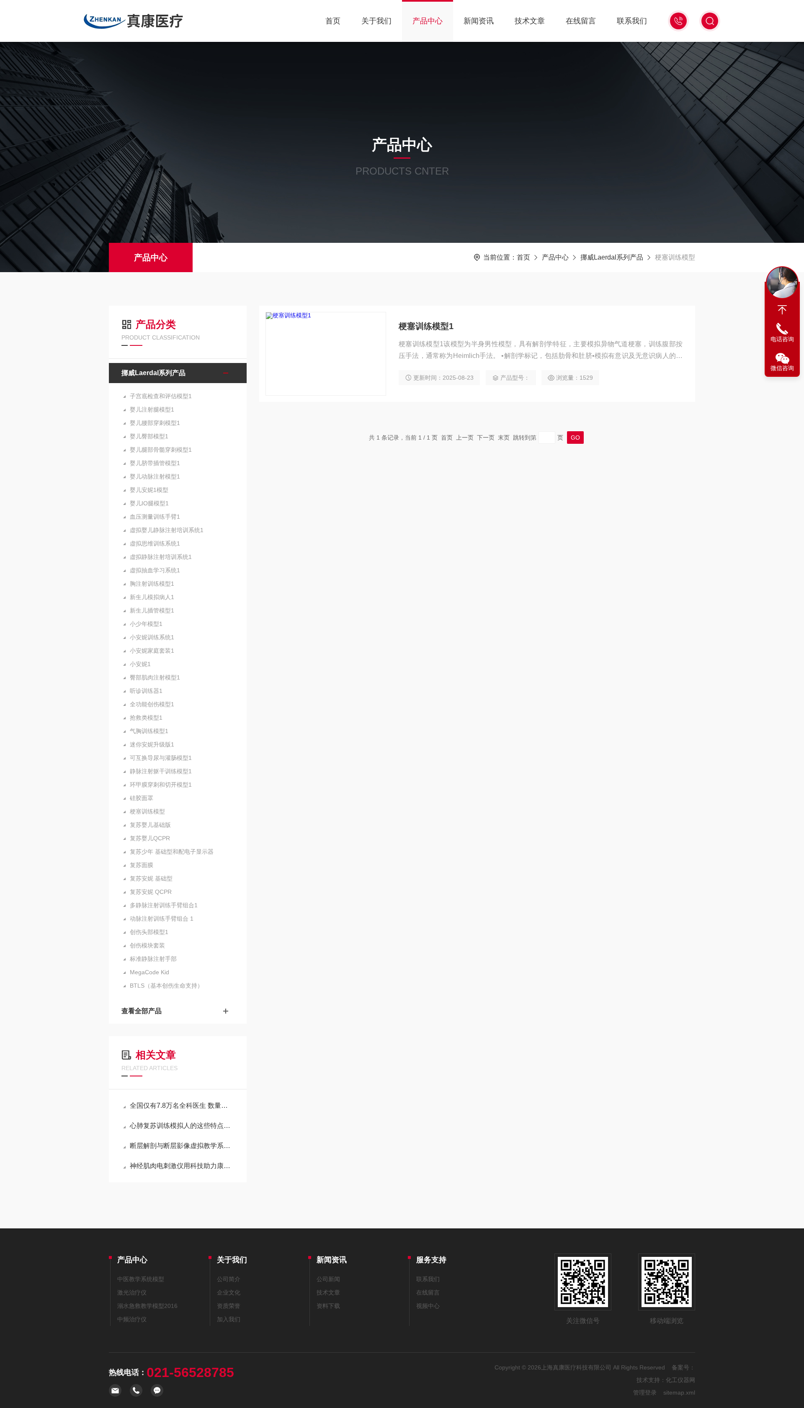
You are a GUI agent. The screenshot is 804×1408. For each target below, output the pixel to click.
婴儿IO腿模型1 (149, 503)
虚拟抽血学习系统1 (155, 570)
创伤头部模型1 (149, 932)
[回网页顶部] (782, 309)
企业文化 (228, 1292)
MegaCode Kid (149, 972)
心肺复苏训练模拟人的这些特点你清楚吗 (182, 1125)
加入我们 (228, 1319)
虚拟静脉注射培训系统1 (161, 556)
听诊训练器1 (146, 690)
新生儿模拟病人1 (152, 597)
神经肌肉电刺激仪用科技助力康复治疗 (182, 1165)
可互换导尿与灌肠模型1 (161, 757)
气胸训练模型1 (149, 731)
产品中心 (427, 21)
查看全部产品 (141, 1010)
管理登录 (645, 1392)
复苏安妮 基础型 (151, 878)
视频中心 (428, 1305)
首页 (332, 21)
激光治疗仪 (132, 1292)
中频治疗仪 (132, 1319)
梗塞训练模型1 (426, 326)
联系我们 (632, 21)
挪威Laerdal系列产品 (611, 257)
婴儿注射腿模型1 (152, 409)
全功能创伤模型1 (152, 704)
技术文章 (530, 21)
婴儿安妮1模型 (149, 489)
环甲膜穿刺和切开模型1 (161, 784)
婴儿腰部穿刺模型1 (155, 423)
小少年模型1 (146, 623)
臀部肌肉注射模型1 (155, 677)
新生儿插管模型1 (152, 610)
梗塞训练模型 (147, 811)
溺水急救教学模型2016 (147, 1305)
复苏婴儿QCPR (150, 838)
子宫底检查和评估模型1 (161, 396)
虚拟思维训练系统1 (155, 543)
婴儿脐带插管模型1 (155, 463)
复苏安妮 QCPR (151, 891)
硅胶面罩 (141, 798)
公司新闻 (328, 1279)
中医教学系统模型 (140, 1279)
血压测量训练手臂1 (155, 516)
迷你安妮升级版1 (152, 744)
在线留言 (581, 21)
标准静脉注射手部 (153, 958)
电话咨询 (782, 339)
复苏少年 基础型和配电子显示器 (172, 851)
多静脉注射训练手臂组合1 (164, 905)
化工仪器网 (680, 1380)
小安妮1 (140, 664)
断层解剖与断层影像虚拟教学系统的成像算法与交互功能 (182, 1145)
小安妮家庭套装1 (152, 650)
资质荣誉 (228, 1305)
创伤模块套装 (147, 945)
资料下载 (328, 1305)
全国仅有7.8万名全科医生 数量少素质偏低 (182, 1105)
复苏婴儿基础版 (150, 824)
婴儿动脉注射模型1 (155, 476)
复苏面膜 (141, 865)
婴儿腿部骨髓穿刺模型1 (161, 449)
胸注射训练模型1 (152, 583)
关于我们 (376, 21)
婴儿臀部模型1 (149, 436)
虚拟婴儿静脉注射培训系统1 (167, 530)
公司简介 (228, 1279)
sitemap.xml (679, 1392)
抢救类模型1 (146, 717)
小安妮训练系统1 (152, 637)
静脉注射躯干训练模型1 (161, 771)
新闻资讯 (479, 21)
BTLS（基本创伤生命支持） (166, 985)
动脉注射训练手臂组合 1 (161, 918)
